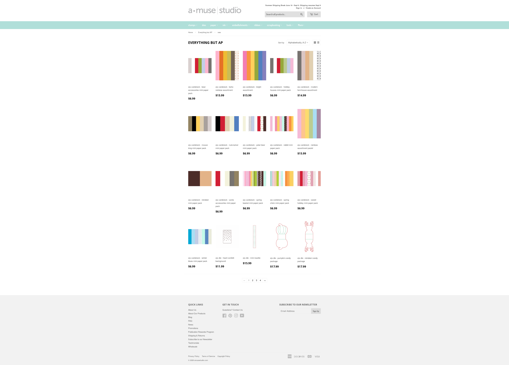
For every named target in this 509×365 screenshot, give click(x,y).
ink (224, 25)
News (190, 324)
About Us (192, 309)
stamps (192, 25)
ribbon (257, 25)
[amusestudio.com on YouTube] (242, 316)
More (300, 25)
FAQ (190, 320)
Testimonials (193, 342)
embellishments (240, 25)
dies (204, 25)
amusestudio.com (201, 360)
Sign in (299, 8)
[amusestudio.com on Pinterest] (230, 316)
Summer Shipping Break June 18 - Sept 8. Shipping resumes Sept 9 (293, 5)
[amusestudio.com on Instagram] (236, 316)
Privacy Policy (193, 356)
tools (289, 25)
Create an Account (313, 8)
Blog (190, 317)
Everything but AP (205, 32)
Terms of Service (208, 356)
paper (213, 25)
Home (190, 32)
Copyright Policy (224, 356)
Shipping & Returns (196, 335)
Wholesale (192, 346)
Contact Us (238, 309)
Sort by (281, 42)
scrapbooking (273, 25)
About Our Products (196, 313)
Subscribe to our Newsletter (200, 339)
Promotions (193, 328)
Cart (316, 14)
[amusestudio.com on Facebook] (224, 316)
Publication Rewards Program (201, 331)
